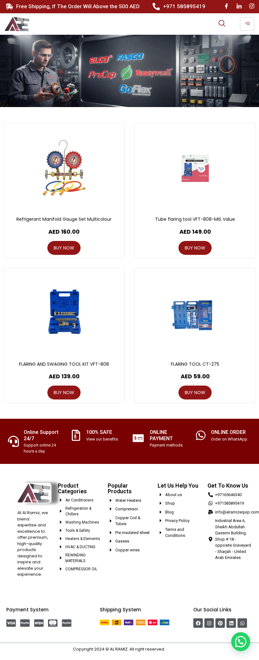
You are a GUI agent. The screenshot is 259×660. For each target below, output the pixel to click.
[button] (240, 641)
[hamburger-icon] (247, 24)
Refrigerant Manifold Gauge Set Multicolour (63, 219)
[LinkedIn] (239, 6)
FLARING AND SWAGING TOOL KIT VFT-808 (64, 364)
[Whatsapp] (242, 623)
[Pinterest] (220, 623)
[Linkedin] (231, 623)
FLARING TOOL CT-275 (195, 364)
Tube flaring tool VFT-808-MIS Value (195, 219)
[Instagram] (251, 6)
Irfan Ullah (176, 649)
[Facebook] (226, 6)
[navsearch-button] (222, 24)
